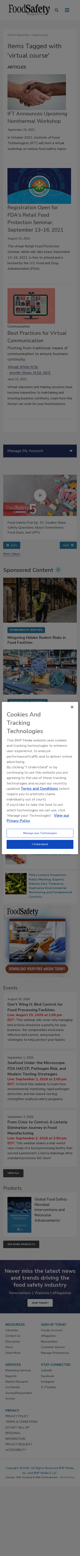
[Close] (72, 707)
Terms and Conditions (39, 788)
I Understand (40, 844)
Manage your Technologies (40, 833)
